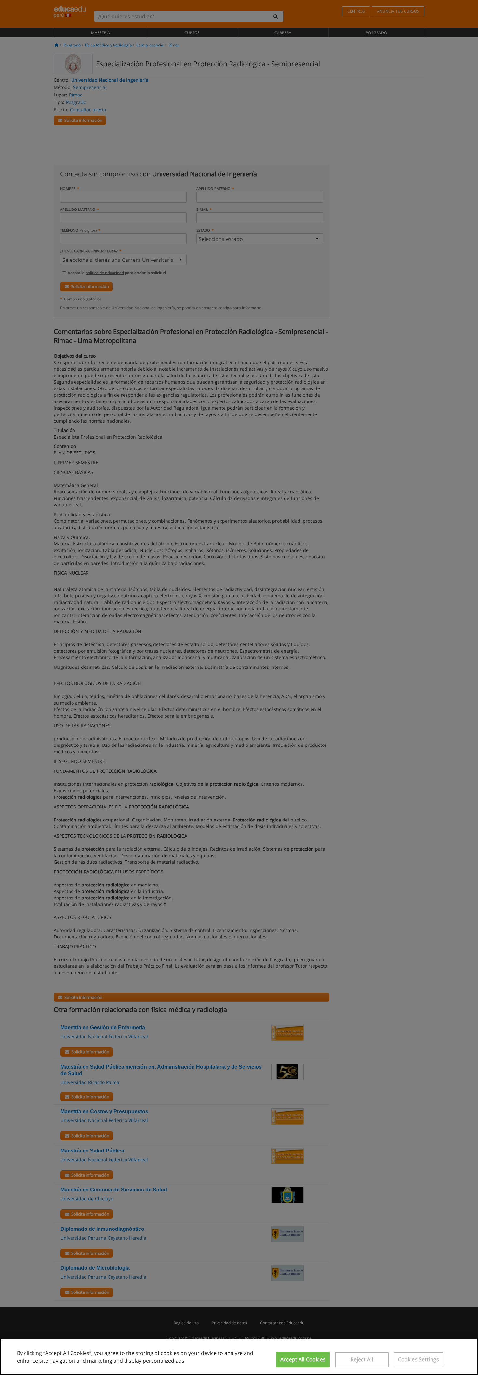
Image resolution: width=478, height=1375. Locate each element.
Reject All (362, 1359)
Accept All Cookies (302, 1359)
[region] (239, 1357)
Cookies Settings (418, 1359)
